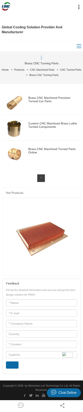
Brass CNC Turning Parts (44, 75)
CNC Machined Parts (42, 69)
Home (5, 69)
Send (12, 365)
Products (19, 69)
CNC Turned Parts (70, 69)
